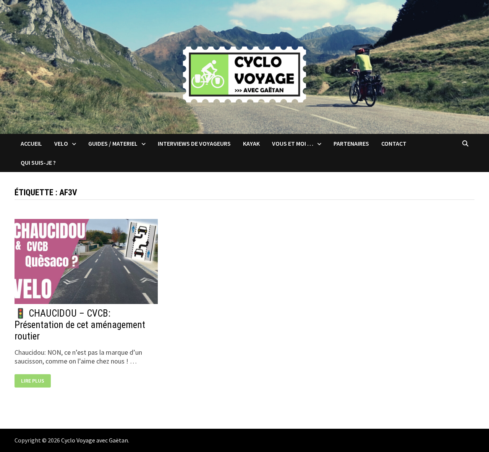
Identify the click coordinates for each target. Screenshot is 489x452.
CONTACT (393, 143)
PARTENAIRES (351, 143)
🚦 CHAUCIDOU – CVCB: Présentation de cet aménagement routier (80, 325)
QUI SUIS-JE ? (38, 162)
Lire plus (36, 381)
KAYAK (251, 143)
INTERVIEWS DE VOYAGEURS (194, 143)
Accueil (31, 143)
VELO (61, 143)
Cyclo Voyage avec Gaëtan (94, 440)
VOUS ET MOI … (292, 143)
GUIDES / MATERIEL (113, 143)
